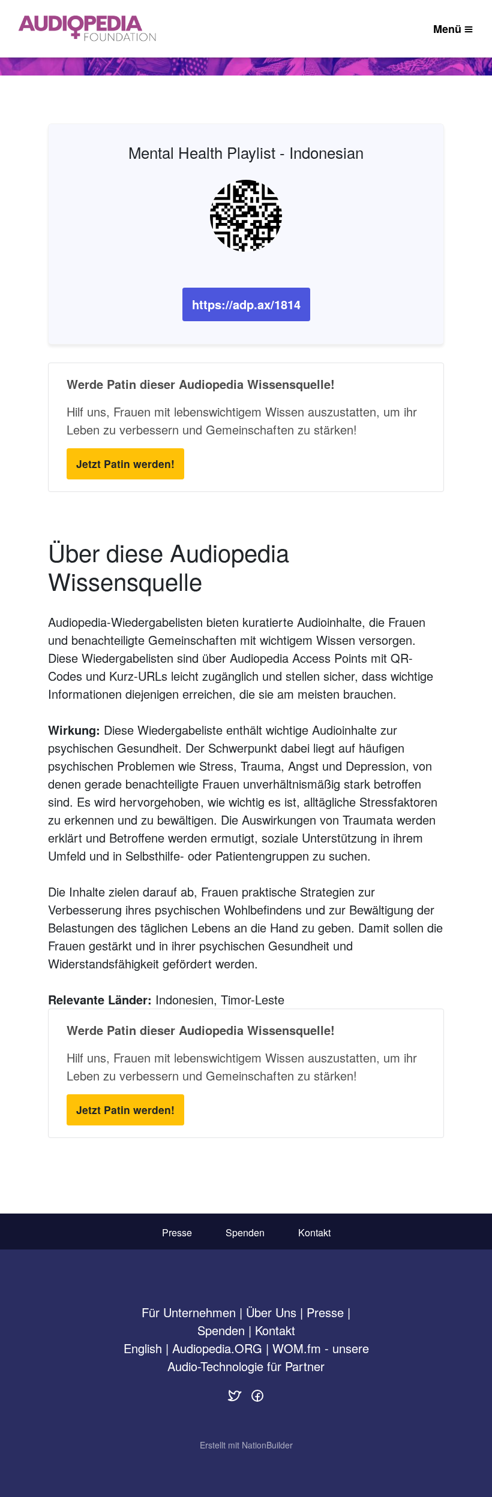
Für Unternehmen (189, 1312)
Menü (447, 29)
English (143, 1348)
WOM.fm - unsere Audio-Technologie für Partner (268, 1357)
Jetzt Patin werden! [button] (125, 463)
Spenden (245, 1232)
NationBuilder (267, 1445)
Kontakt (314, 1232)
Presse (177, 1232)
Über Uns (271, 1312)
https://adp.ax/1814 (246, 304)
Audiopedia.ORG (217, 1348)
